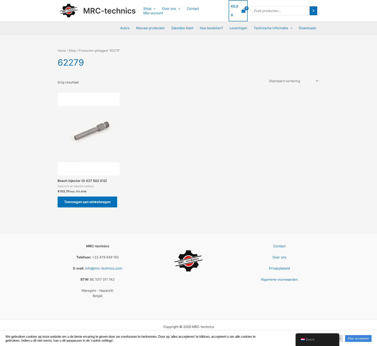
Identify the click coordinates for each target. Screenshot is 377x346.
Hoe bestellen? (211, 28)
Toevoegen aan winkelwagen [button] (87, 202)
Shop (147, 9)
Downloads (307, 28)
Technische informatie (271, 28)
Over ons (169, 9)
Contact (193, 9)
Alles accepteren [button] (358, 338)
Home (62, 50)
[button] (153, 9)
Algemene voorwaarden (279, 279)
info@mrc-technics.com (103, 268)
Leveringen (238, 28)
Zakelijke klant (182, 28)
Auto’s (125, 28)
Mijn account (153, 13)
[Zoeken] (313, 10)
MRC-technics (109, 10)
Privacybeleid (279, 268)
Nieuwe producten (150, 28)
